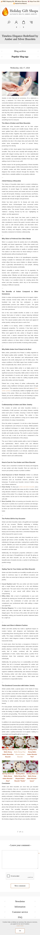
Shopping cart (24, 22)
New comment (20, 886)
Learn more (20, 925)
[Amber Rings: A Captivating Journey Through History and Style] (30, 27)
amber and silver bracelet (26, 487)
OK (20, 930)
